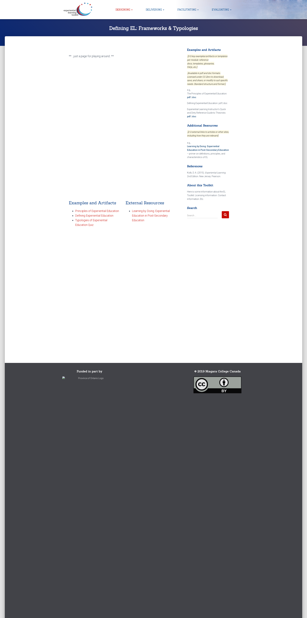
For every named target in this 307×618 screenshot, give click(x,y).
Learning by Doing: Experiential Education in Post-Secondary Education (151, 215)
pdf (189, 97)
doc (194, 97)
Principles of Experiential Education (97, 211)
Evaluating (221, 9)
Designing (123, 9)
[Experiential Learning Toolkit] (78, 10)
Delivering (154, 9)
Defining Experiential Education (94, 215)
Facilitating (187, 9)
